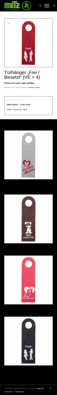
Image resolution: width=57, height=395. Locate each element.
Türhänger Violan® (34, 87)
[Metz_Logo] (23, 5)
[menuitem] (39, 5)
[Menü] (45, 5)
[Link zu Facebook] (51, 388)
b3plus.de (40, 388)
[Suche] (39, 5)
